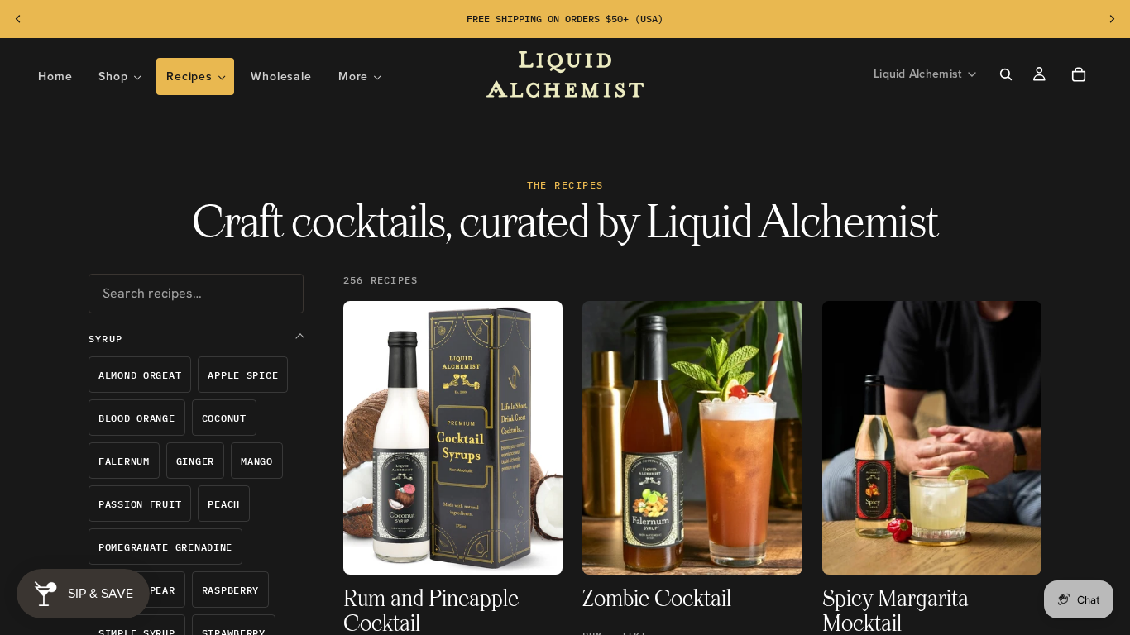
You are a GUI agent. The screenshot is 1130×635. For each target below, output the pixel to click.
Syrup (105, 338)
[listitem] (359, 76)
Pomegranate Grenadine (165, 547)
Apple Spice (243, 375)
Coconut (224, 418)
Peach (224, 504)
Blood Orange (136, 418)
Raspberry (230, 590)
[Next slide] (1112, 19)
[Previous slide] (18, 19)
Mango (257, 461)
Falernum (124, 461)
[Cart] (1079, 74)
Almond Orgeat (139, 375)
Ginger (195, 461)
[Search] (1006, 74)
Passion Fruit (139, 504)
